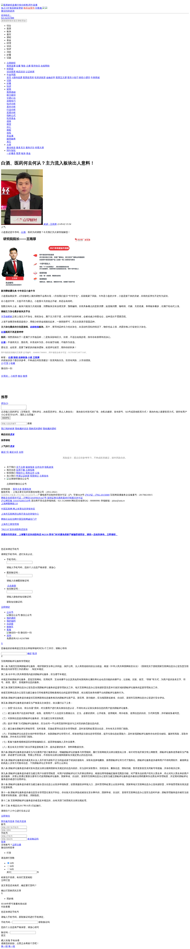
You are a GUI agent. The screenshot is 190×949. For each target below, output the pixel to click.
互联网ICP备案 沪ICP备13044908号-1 (19, 495)
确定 (29, 653)
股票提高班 (28, 77)
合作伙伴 (39, 467)
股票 (18, 153)
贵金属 (10, 136)
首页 (9, 77)
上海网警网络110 (9, 503)
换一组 (4, 946)
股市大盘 (17, 489)
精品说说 (20, 71)
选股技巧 (11, 101)
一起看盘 (11, 153)
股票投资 (26, 489)
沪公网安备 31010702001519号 (16, 501)
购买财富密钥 (16, 8)
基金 (28, 153)
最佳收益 (11, 147)
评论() (4, 403)
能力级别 (11, 95)
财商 (9, 89)
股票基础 (11, 92)
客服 (9, 629)
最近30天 (13, 452)
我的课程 (11, 618)
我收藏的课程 (49, 428)
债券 (9, 121)
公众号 (10, 612)
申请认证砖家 (22, 476)
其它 (9, 142)
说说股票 (11, 71)
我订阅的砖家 (7, 428)
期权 (9, 130)
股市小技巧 (72, 77)
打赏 (6, 363)
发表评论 (5, 418)
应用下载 (20, 470)
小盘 (30, 357)
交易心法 (11, 98)
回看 (18, 66)
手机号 (4, 833)
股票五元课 (61, 77)
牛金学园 (11, 74)
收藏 (13, 363)
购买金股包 (29, 8)
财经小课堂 (84, 77)
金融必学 (50, 77)
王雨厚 (50, 224)
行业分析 (11, 109)
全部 (21, 452)
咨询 (9, 635)
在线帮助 (45, 66)
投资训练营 (40, 77)
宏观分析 (11, 112)
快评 (9, 86)
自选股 (10, 624)
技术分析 (11, 104)
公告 (37, 473)
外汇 (9, 127)
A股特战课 (17, 77)
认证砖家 (30, 71)
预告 (23, 66)
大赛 (9, 144)
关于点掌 (20, 467)
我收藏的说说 (21, 428)
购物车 (10, 627)
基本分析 (11, 106)
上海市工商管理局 (10, 524)
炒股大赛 (39, 147)
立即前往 (5, 816)
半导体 (4, 316)
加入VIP (5, 8)
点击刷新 (11, 586)
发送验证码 (33, 839)
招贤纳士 (34, 476)
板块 (23, 153)
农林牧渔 (34, 327)
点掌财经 (11, 63)
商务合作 (30, 473)
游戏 (15, 357)
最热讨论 (30, 147)
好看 (9, 83)
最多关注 (20, 147)
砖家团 (10, 69)
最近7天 (5, 452)
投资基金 (11, 118)
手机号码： (6, 922)
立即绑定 (5, 607)
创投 (9, 133)
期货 (9, 124)
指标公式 (11, 115)
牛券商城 (95, 77)
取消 (34, 653)
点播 (28, 66)
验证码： (5, 932)
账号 (3, 824)
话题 (9, 80)
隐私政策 (49, 467)
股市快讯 (35, 66)
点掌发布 (44, 476)
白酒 (23, 232)
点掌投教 (30, 470)
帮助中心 (20, 473)
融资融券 (11, 139)
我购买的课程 (35, 428)
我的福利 (11, 621)
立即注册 (16, 845)
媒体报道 (30, 467)
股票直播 (11, 66)
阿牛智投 (11, 150)
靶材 (10, 316)
